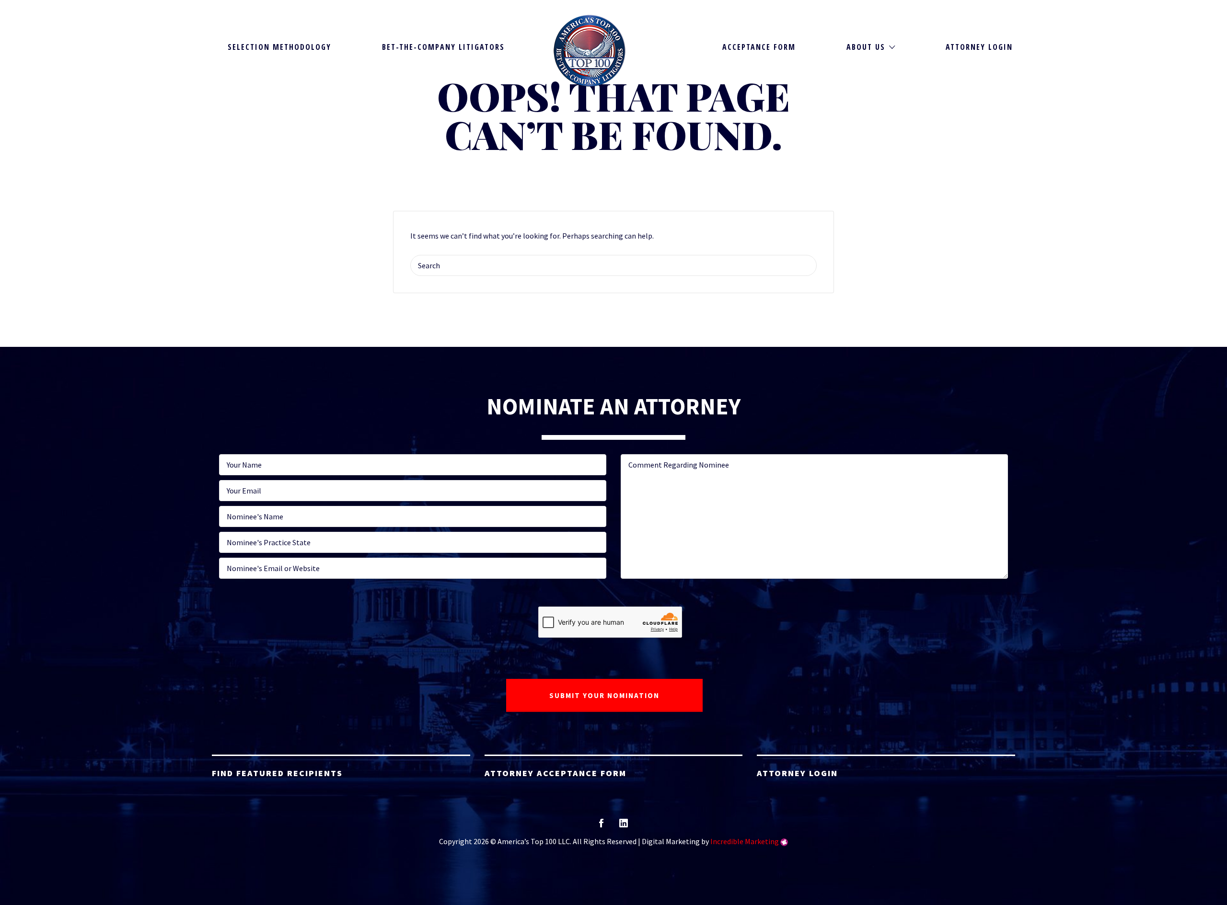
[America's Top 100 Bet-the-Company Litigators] (589, 51)
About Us (865, 47)
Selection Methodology (279, 47)
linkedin (623, 826)
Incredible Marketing (744, 841)
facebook (601, 826)
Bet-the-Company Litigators (443, 47)
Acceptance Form (759, 47)
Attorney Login (979, 47)
